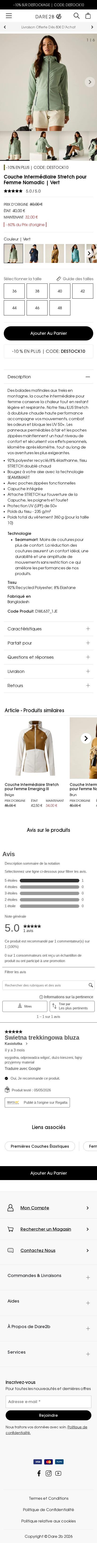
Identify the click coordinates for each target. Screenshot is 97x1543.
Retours (15, 685)
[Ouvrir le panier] (88, 16)
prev (5, 27)
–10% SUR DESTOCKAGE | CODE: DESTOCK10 (48, 5)
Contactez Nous (37, 1250)
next (92, 27)
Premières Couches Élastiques (40, 1146)
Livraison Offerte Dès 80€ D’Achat (48, 27)
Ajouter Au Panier (48, 1173)
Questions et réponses (31, 656)
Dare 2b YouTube (58, 1473)
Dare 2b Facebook (39, 1473)
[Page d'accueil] (48, 15)
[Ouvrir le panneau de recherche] (76, 16)
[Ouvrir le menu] (9, 16)
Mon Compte (34, 1208)
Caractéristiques (25, 628)
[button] (90, 82)
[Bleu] (33, 252)
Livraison (16, 671)
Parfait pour (20, 642)
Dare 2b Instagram (49, 1473)
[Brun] (54, 252)
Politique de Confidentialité (48, 1509)
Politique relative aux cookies (48, 1521)
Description (19, 376)
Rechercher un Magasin (45, 1229)
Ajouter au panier (48, 333)
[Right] (89, 253)
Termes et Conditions (48, 1498)
